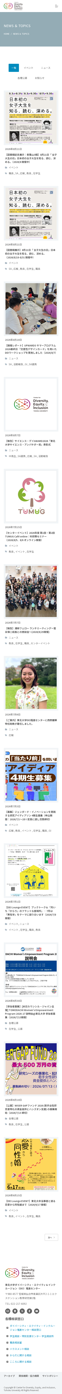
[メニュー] (56, 6)
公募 (20, 1029)
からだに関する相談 (21, 1355)
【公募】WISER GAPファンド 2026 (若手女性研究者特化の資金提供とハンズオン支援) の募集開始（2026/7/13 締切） (31, 1109)
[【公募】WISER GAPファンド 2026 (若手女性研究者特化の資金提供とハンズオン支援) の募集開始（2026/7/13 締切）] (31, 1069)
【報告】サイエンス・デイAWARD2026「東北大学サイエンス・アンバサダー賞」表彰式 (30, 442)
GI (26, 364)
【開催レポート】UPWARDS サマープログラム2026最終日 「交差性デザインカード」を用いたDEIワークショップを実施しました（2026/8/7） (31, 349)
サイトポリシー (50, 1376)
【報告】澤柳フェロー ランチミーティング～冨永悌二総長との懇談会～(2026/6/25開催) (30, 630)
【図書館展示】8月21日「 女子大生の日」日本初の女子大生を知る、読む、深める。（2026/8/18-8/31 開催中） (30, 253)
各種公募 (13, 1023)
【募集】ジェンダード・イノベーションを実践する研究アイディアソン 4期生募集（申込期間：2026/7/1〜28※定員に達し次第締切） (30, 815)
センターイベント (40, 643)
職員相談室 (16, 1342)
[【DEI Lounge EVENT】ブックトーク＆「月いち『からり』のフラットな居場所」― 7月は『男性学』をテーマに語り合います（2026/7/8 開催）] (31, 870)
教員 (29, 173)
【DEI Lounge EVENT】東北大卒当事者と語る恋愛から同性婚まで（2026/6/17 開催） (30, 1202)
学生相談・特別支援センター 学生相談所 (32, 1336)
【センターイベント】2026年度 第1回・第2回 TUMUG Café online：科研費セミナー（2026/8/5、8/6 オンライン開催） (30, 536)
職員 (11, 173)
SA (16, 173)
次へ (50, 1237)
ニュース (13, 358)
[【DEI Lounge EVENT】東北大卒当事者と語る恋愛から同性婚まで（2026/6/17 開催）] (31, 1164)
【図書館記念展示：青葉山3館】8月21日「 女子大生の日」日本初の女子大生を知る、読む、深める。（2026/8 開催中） (31, 158)
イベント (13, 167)
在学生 (36, 173)
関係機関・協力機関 (29, 1376)
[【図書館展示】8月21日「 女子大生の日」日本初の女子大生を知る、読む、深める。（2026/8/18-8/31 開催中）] (31, 213)
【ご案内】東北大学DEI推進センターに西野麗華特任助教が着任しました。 (31, 721)
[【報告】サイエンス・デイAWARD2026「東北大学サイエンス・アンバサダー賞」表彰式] (31, 404)
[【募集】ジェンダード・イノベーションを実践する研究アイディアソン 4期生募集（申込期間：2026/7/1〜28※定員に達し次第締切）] (31, 775)
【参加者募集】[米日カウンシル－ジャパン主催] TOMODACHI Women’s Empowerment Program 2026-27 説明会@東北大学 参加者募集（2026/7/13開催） (30, 1012)
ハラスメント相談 (19, 1349)
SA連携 (33, 364)
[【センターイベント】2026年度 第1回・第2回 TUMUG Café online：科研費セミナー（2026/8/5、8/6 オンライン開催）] (31, 496)
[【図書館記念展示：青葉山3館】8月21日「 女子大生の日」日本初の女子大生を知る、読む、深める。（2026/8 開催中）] (31, 117)
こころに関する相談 (21, 1361)
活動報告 (18, 364)
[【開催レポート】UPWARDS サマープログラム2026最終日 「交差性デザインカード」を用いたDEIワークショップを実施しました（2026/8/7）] (31, 308)
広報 (22, 173)
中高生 (12, 456)
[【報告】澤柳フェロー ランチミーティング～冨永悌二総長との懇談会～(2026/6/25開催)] (31, 591)
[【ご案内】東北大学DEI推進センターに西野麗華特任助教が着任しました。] (31, 683)
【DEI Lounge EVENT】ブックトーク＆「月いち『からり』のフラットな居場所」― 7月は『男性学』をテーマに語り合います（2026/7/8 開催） (30, 913)
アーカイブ (9, 1376)
